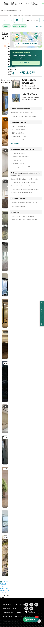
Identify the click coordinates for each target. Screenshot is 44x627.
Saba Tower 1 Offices (18, 130)
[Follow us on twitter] (31, 604)
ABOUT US (7, 605)
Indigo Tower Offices (18, 126)
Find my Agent (6, 4)
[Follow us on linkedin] (36, 604)
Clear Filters (39, 26)
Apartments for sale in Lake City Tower (24, 113)
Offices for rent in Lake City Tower (22, 216)
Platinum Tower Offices (19, 140)
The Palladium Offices (18, 136)
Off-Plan (34, 20)
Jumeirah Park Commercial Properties (23, 186)
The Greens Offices (18, 163)
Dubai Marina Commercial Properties (23, 182)
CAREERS (18, 605)
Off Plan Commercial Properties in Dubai (24, 203)
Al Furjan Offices (16, 160)
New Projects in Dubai (18, 206)
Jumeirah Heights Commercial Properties (24, 179)
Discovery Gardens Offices (20, 157)
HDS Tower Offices (17, 133)
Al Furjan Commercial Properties (21, 192)
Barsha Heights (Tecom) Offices (21, 167)
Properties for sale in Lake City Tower (23, 116)
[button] (7, 20)
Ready (27, 20)
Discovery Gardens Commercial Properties (25, 189)
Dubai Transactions (36, 4)
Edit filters (12, 67)
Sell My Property (14, 4)
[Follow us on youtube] (31, 608)
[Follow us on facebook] (26, 604)
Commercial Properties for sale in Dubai (24, 220)
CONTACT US (8, 608)
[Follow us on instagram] (26, 608)
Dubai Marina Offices (18, 153)
